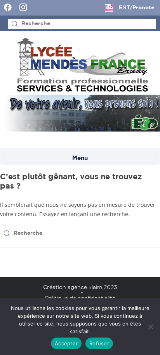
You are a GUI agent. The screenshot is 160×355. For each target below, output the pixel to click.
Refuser (99, 343)
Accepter (66, 343)
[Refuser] (150, 327)
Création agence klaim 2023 (80, 287)
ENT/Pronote (136, 7)
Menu (80, 158)
